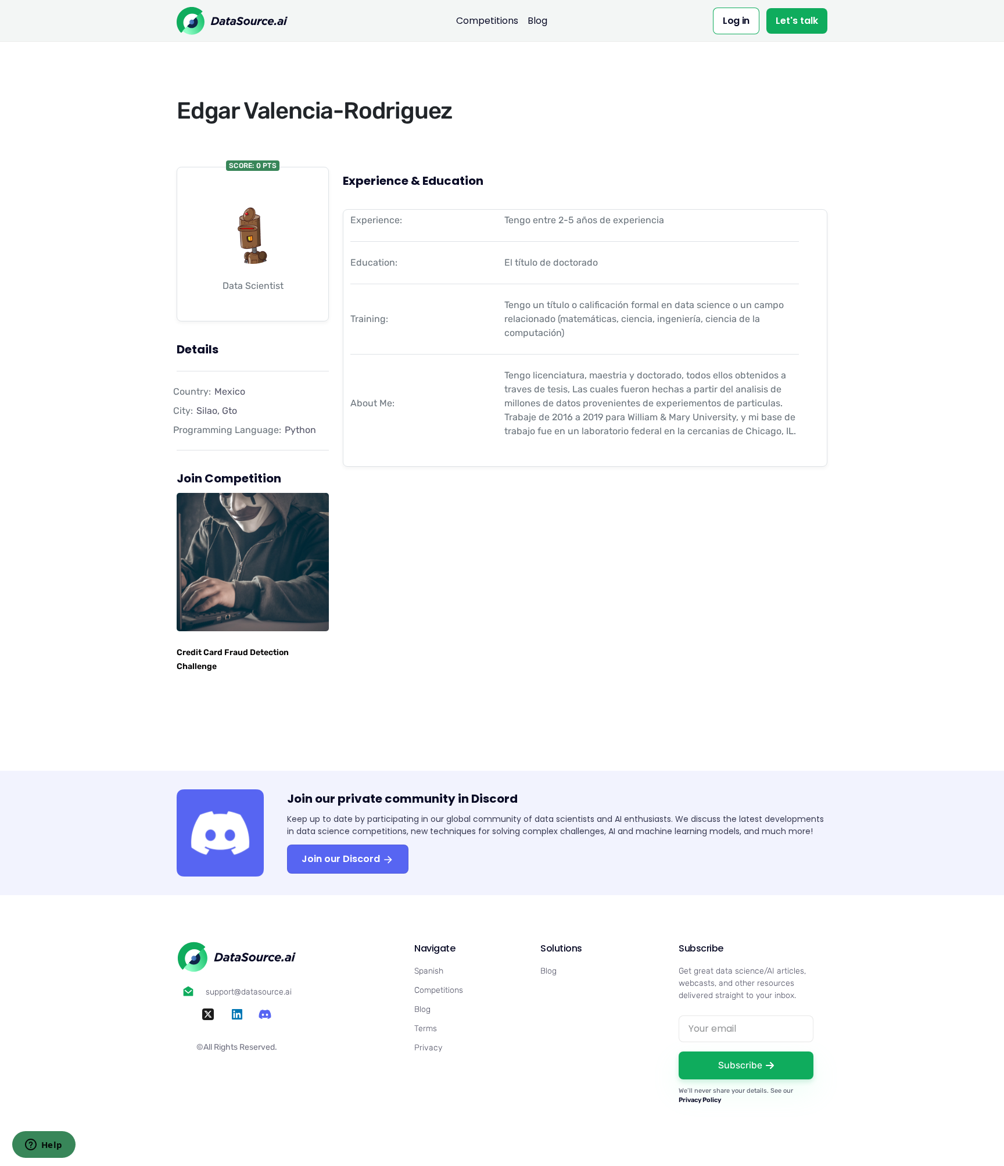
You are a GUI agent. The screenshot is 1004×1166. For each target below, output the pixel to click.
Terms (425, 1028)
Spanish (428, 971)
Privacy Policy (700, 1100)
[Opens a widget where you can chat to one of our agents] (44, 1145)
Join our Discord (342, 858)
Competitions (487, 20)
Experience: (376, 220)
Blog (537, 20)
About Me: (372, 403)
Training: (369, 318)
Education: (373, 262)
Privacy (428, 1048)
